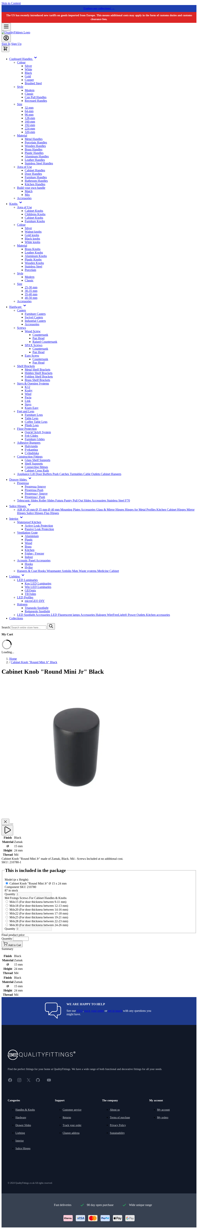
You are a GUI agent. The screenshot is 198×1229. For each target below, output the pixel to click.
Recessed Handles (36, 100)
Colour (21, 62)
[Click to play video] (7, 830)
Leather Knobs (34, 252)
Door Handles (33, 173)
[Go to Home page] (16, 32)
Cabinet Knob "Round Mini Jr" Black (34, 662)
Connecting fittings (36, 467)
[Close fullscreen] (5, 822)
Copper (29, 79)
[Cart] (5, 49)
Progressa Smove (35, 486)
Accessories (24, 198)
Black (28, 72)
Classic (29, 93)
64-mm (29, 111)
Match (28, 191)
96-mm (29, 114)
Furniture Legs (34, 414)
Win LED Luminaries (38, 587)
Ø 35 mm (42, 509)
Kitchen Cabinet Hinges (171, 509)
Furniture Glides (35, 439)
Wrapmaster (54, 571)
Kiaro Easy (31, 407)
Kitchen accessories (158, 614)
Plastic (29, 539)
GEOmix (30, 590)
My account (163, 1109)
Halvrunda (31, 446)
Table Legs (31, 418)
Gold (28, 76)
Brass (28, 546)
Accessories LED (47, 614)
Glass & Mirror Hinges (110, 509)
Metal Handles (34, 139)
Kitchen (29, 550)
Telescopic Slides (28, 500)
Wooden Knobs (34, 263)
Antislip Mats (70, 571)
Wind (28, 394)
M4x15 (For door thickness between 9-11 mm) (37, 901)
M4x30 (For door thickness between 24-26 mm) (38, 925)
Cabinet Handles (35, 170)
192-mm (30, 125)
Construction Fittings (30, 456)
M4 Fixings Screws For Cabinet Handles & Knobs (36, 898)
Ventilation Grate (27, 532)
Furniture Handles (36, 177)
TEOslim (30, 594)
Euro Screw (32, 355)
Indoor (29, 557)
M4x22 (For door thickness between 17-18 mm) (38, 913)
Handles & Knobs (25, 1109)
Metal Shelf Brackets (37, 369)
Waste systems (88, 571)
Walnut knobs (33, 231)
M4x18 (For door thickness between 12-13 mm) (38, 905)
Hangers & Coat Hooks (32, 571)
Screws (21, 327)
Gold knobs (32, 235)
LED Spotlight (26, 614)
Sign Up (16, 43)
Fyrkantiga (31, 449)
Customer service (72, 1109)
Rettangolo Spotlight (37, 611)
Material (22, 135)
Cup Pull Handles (35, 97)
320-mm (30, 132)
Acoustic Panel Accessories (33, 560)
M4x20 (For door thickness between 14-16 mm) (38, 909)
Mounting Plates (70, 509)
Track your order (72, 1125)
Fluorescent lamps (69, 614)
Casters (21, 310)
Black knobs (32, 238)
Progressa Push (34, 490)
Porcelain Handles (36, 142)
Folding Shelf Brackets (39, 376)
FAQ (80, 1010)
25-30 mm (31, 287)
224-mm (30, 128)
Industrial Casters (35, 320)
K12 (27, 387)
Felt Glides (31, 435)
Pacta (28, 397)
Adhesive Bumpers (28, 442)
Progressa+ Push (35, 497)
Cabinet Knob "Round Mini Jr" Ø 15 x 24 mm (36, 887)
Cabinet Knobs (34, 210)
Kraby (28, 390)
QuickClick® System (38, 432)
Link (28, 401)
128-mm (30, 118)
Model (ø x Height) (16, 879)
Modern (29, 90)
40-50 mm (31, 297)
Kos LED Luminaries (38, 583)
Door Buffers (44, 474)
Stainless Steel (33, 266)
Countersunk (40, 334)
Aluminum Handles (37, 156)
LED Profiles (25, 597)
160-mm (30, 121)
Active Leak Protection (39, 525)
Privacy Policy (118, 1125)
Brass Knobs (32, 249)
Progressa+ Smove (36, 493)
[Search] (51, 626)
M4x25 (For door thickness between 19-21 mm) (38, 917)
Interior (19, 1140)
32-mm (29, 107)
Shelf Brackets (26, 366)
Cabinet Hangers (111, 474)
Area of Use (24, 166)
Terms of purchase (120, 1117)
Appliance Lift (26, 474)
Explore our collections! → (99, 8)
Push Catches (61, 474)
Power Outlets (137, 614)
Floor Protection (27, 428)
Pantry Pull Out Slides (78, 500)
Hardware (20, 1117)
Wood (28, 543)
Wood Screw (33, 331)
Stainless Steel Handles (39, 163)
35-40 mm (31, 294)
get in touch (115, 1010)
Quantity (10, 894)
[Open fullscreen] (11, 824)
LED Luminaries (27, 580)
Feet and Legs (25, 411)
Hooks (29, 564)
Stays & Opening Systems (33, 383)
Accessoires (99, 500)
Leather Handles (35, 160)
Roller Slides (47, 500)
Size (19, 104)
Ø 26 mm (29, 509)
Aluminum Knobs (36, 256)
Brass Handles (33, 149)
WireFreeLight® (117, 614)
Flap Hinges (51, 513)
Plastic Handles (34, 153)
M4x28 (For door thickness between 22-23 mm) (38, 921)
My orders (162, 1117)
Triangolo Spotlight (36, 607)
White (28, 69)
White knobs (32, 242)
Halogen (22, 604)
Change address (71, 1133)
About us (115, 1109)
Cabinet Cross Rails (37, 470)
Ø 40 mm (54, 509)
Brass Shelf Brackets (37, 380)
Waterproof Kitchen (29, 522)
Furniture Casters (35, 313)
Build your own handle (31, 187)
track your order (94, 1010)
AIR (20, 509)
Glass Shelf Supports (37, 460)
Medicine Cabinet (108, 571)
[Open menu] (6, 27)
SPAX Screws (33, 345)
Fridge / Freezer (34, 553)
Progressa (23, 483)
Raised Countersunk (44, 341)
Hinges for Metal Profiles (140, 509)
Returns (67, 1117)
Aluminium (32, 536)
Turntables (76, 474)
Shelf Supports (34, 463)
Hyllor (29, 567)
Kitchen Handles (35, 184)
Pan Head (38, 338)
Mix (27, 194)
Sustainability (117, 1133)
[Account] (6, 38)
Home (13, 658)
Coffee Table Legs (36, 421)
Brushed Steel (33, 83)
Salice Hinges (35, 513)
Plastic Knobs (33, 259)
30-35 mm (31, 290)
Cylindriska (32, 453)
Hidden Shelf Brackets (38, 373)
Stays (28, 404)
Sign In (6, 43)
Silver (28, 66)
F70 (127, 500)
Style (20, 86)
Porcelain (30, 270)
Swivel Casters (34, 317)
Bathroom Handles (36, 180)
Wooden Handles (35, 146)
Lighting (20, 1133)
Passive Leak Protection (39, 529)
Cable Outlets (92, 474)
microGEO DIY (35, 601)
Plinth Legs (32, 425)
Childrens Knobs (35, 214)
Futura (59, 500)
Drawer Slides (23, 1125)
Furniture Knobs (35, 221)
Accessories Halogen (93, 614)
